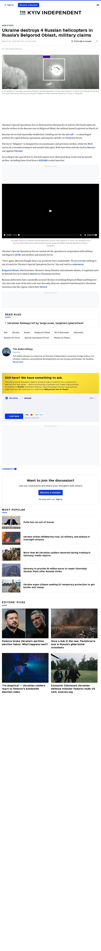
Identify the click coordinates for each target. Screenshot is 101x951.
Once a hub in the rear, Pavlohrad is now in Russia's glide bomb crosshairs (73, 644)
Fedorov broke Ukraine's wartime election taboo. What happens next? (25, 643)
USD (91, 398)
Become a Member (29, 5)
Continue (14, 416)
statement (78, 264)
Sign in (59, 499)
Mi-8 (90, 144)
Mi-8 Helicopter (62, 332)
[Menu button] (98, 5)
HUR (17, 255)
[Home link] (50, 13)
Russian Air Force (12, 337)
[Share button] (96, 41)
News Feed (8, 25)
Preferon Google (83, 41)
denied (43, 287)
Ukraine (18, 151)
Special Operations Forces (37, 337)
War (6, 332)
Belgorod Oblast (10, 270)
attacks (33, 274)
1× (81, 235)
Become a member (50, 492)
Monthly (13, 398)
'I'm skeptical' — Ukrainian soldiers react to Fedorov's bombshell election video (23, 688)
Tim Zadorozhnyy (13, 49)
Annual (27, 398)
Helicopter (79, 332)
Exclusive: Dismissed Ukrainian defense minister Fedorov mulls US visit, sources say (73, 688)
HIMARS (43, 160)
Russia (27, 332)
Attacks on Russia (62, 337)
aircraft (70, 134)
